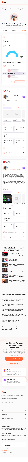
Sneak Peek (13, 363)
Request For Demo (13, 359)
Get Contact (19, 81)
